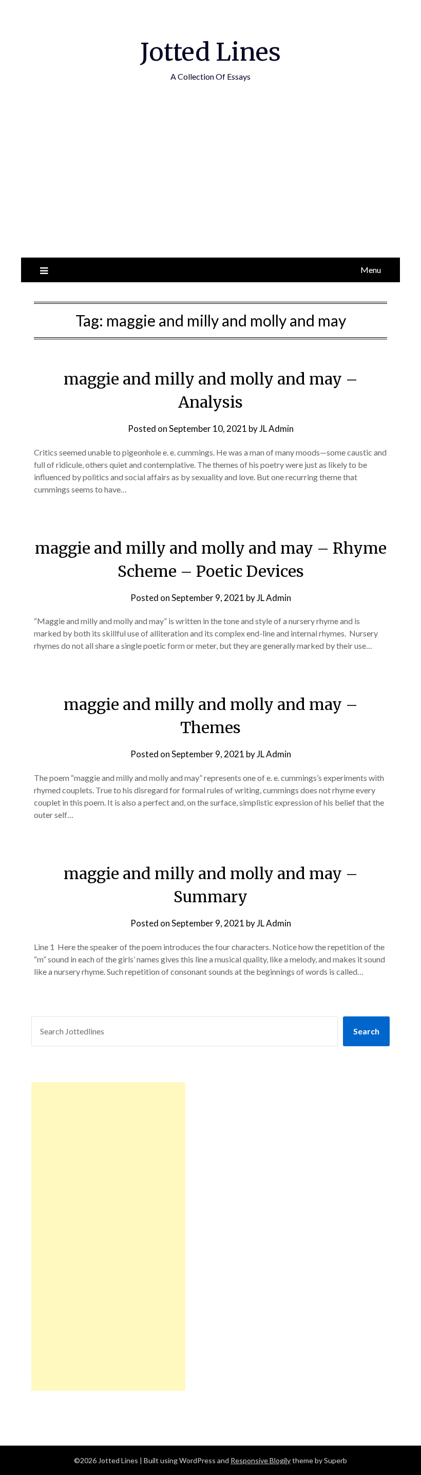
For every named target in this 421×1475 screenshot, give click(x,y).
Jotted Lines (210, 52)
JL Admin (276, 428)
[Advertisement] (210, 180)
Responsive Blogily (261, 1460)
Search (366, 1031)
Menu (370, 270)
